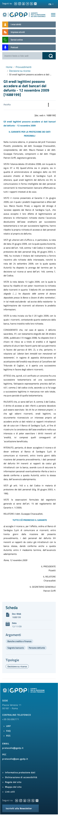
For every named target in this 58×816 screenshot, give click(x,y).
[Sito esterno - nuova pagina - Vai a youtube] (24, 800)
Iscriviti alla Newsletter (19, 808)
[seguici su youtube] (23, 3)
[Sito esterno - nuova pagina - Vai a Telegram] (28, 800)
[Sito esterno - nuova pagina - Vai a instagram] (20, 800)
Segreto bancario (15, 647)
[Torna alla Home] (24, 14)
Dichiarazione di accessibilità (21, 777)
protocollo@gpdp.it (13, 748)
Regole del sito (13, 782)
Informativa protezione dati (20, 772)
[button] (48, 105)
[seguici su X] (31, 3)
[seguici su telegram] (27, 3)
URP (8, 726)
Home (9, 67)
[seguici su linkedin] (15, 3)
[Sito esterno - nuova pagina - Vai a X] (33, 800)
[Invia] (49, 55)
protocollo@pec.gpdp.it (15, 759)
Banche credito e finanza (19, 641)
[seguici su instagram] (19, 3)
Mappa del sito (13, 787)
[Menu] (53, 15)
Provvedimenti (23, 67)
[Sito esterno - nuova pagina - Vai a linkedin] (16, 800)
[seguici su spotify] (35, 3)
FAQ (8, 731)
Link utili (10, 791)
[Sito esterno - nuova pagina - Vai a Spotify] (37, 800)
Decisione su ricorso (20, 71)
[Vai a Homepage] (24, 691)
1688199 (16, 617)
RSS (8, 735)
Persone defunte (37, 647)
